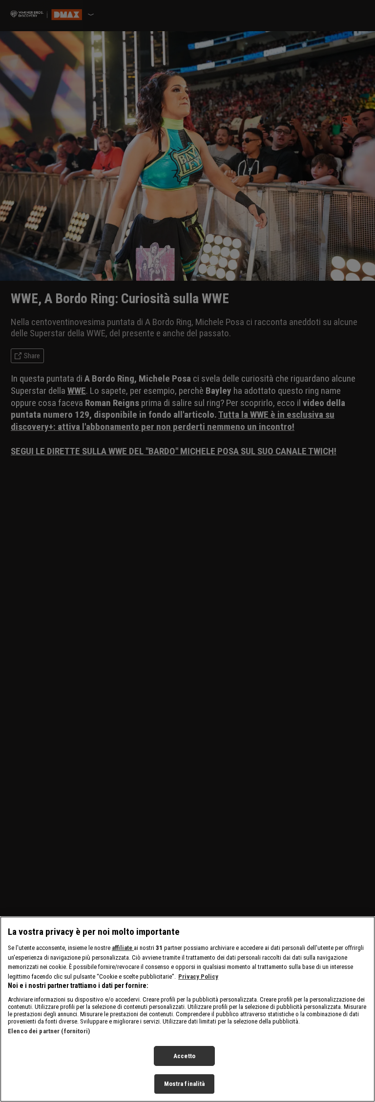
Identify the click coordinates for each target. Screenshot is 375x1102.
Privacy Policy (198, 976)
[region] (187, 1009)
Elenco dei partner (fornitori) (49, 1031)
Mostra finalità (184, 1083)
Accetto (184, 1056)
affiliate (123, 947)
